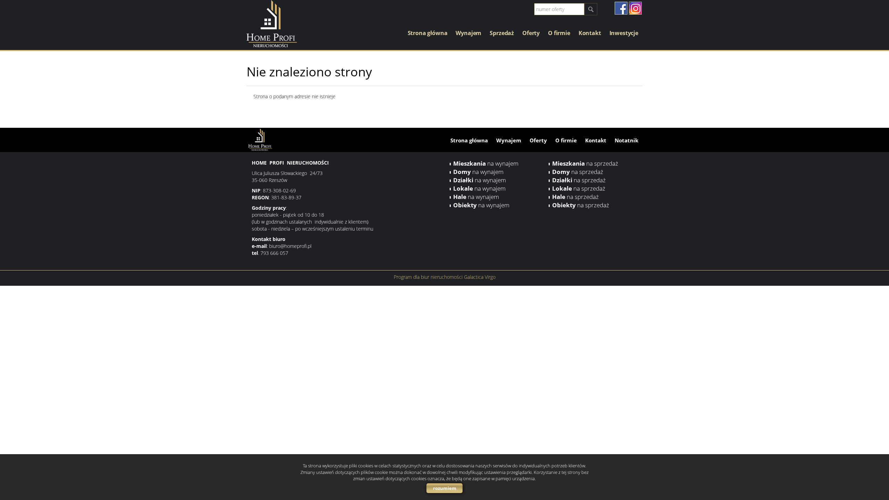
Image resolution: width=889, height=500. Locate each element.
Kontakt (590, 33)
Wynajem (468, 33)
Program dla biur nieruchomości (429, 277)
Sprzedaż (502, 33)
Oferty (531, 33)
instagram (635, 8)
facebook (621, 8)
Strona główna (428, 33)
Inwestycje (623, 33)
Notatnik (626, 140)
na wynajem (485, 163)
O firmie (559, 33)
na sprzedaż (585, 163)
